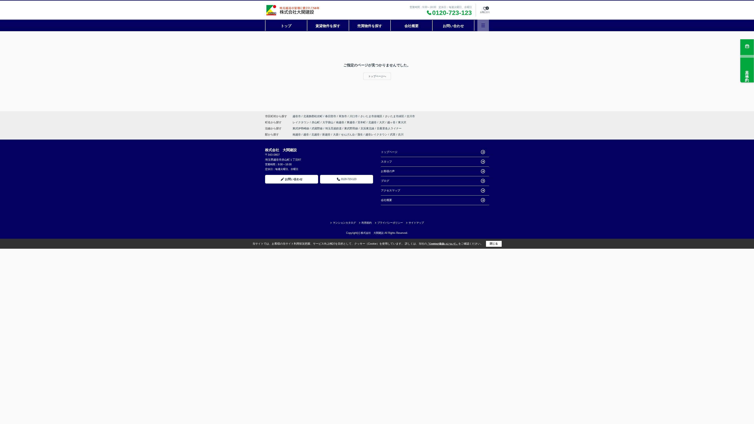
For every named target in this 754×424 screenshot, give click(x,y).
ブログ (385, 180)
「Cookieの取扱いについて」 (442, 243)
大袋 (336, 134)
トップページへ (377, 76)
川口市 (354, 116)
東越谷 (351, 122)
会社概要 (411, 26)
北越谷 (372, 122)
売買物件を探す (369, 26)
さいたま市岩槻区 (371, 116)
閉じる (494, 243)
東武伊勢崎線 (301, 128)
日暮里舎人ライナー (389, 128)
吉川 (401, 134)
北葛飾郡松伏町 (313, 116)
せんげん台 (348, 134)
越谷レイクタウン (376, 134)
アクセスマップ (390, 190)
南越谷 (340, 122)
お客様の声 (388, 171)
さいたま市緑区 (394, 116)
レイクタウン (301, 122)
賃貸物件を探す (328, 26)
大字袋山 (328, 122)
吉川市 (411, 116)
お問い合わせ (453, 26)
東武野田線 (351, 128)
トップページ (389, 152)
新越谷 (326, 134)
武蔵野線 (317, 128)
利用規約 (366, 222)
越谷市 (297, 116)
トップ (286, 26)
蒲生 (360, 134)
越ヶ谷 (391, 122)
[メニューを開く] (483, 25)
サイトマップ (416, 222)
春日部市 (330, 116)
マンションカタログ (344, 222)
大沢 (382, 122)
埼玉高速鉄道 (333, 128)
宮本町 (362, 122)
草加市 (343, 116)
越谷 (306, 134)
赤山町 (316, 122)
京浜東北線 (368, 128)
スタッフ (386, 161)
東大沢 (402, 122)
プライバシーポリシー (390, 222)
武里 (392, 134)
